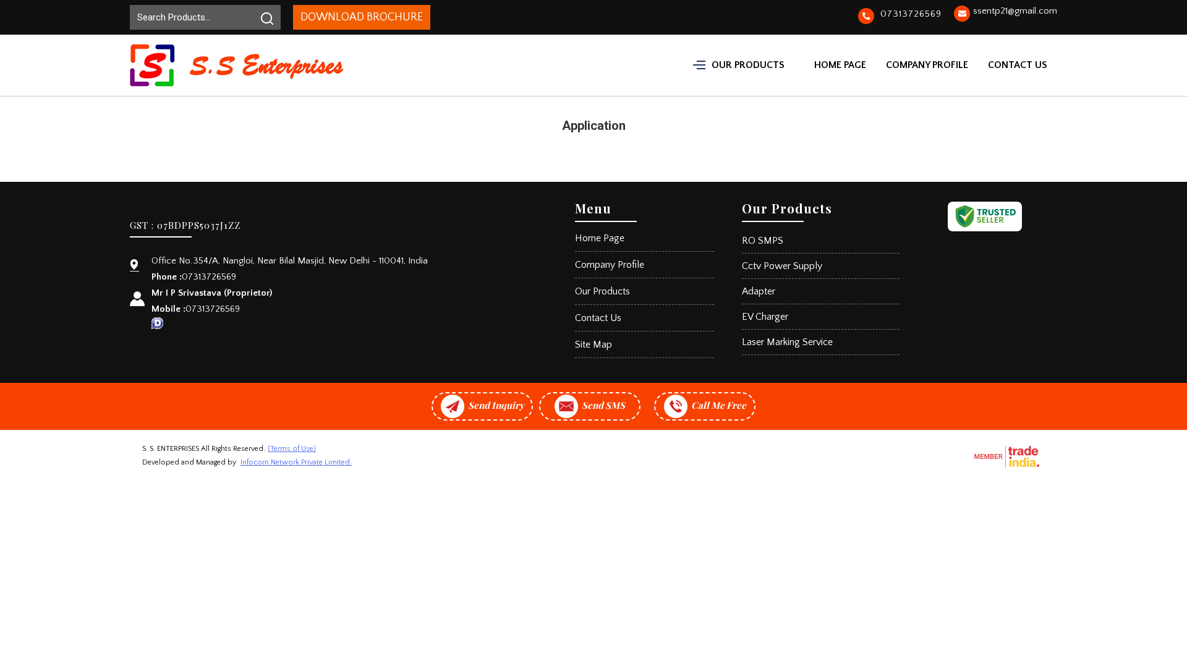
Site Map (593, 344)
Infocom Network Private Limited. (296, 462)
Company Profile (927, 65)
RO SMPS (762, 240)
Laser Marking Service (787, 342)
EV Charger (765, 316)
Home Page (840, 65)
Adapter (758, 291)
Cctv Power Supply (782, 266)
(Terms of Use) (292, 449)
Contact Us (1017, 65)
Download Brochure (361, 17)
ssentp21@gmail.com (1015, 11)
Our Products (748, 65)
